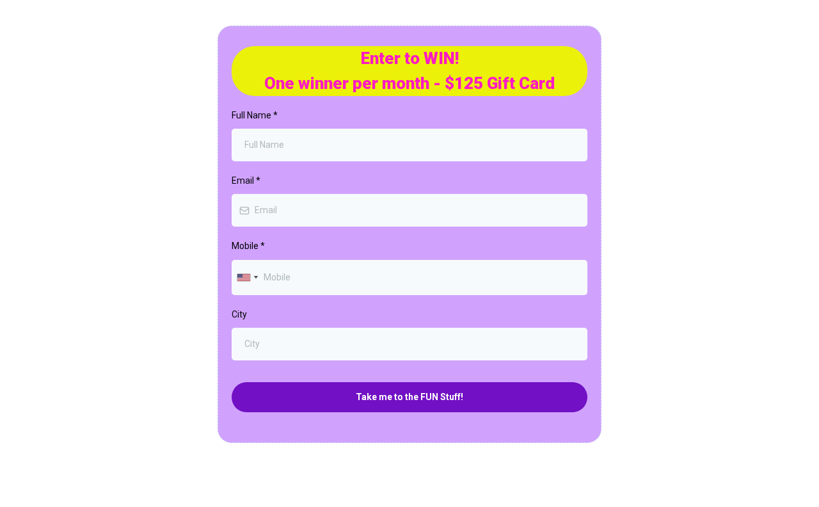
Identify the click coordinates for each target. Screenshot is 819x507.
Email (246, 180)
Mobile (248, 246)
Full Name (255, 115)
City (239, 314)
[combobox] (247, 277)
